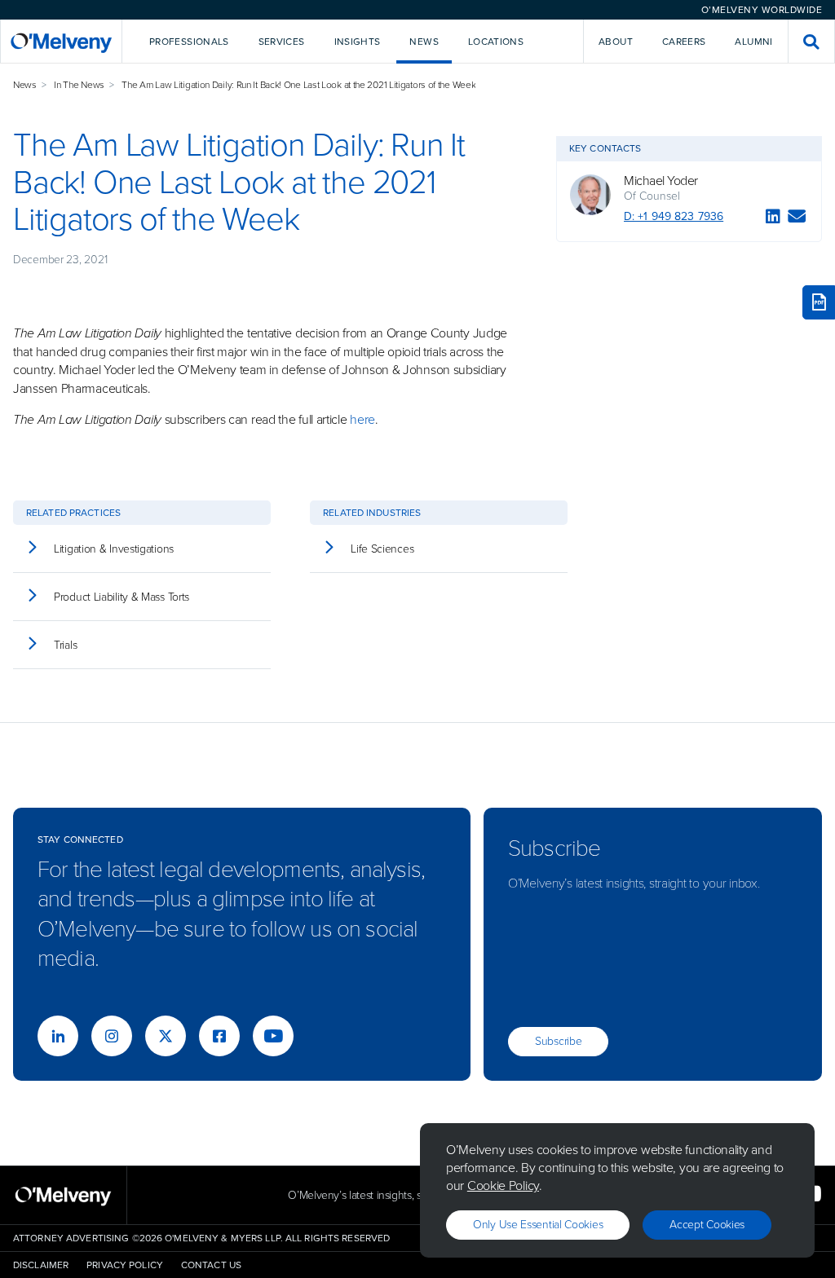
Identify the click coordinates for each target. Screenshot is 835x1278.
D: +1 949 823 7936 (673, 216)
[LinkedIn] (773, 218)
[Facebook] (219, 1036)
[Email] (797, 218)
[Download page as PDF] (818, 302)
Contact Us (211, 1265)
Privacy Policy (124, 1265)
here (362, 419)
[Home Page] (61, 41)
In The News (79, 84)
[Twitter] (165, 1036)
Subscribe (558, 1041)
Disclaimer (40, 1265)
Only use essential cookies (538, 1224)
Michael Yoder (661, 180)
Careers (684, 41)
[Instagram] (111, 1036)
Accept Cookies (706, 1224)
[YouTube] (273, 1036)
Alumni (753, 41)
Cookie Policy (503, 1185)
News (25, 84)
